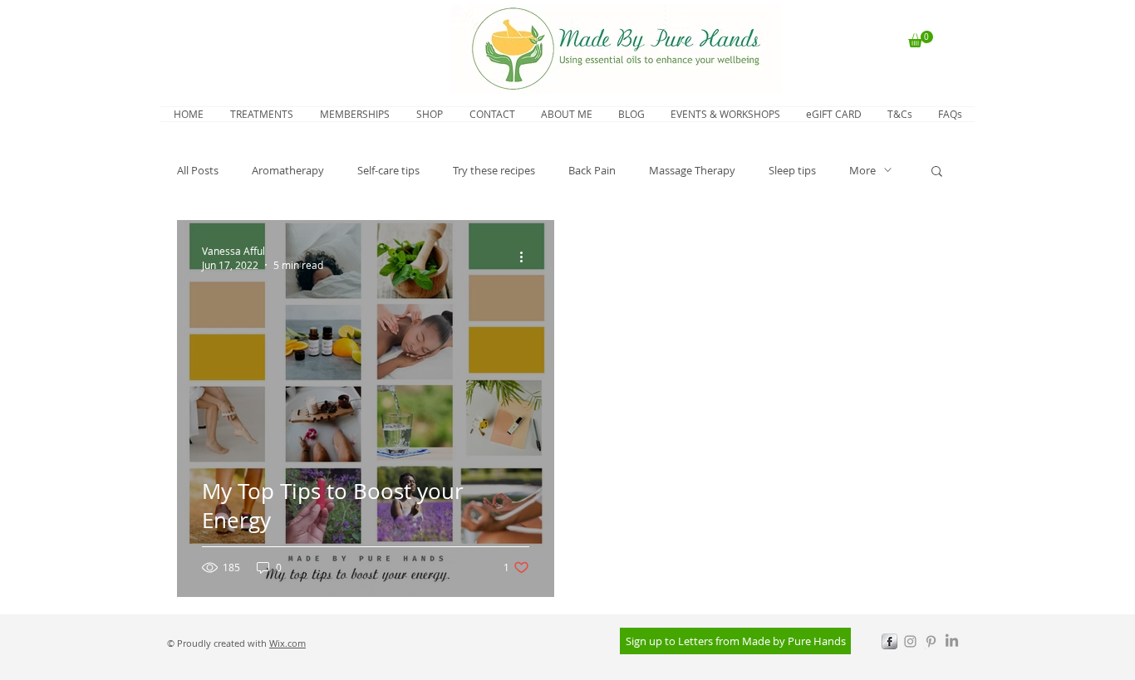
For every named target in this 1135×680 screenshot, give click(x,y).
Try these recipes (494, 170)
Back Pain (592, 170)
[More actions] (527, 257)
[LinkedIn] (952, 641)
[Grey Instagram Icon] (910, 641)
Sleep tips (792, 170)
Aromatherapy (288, 170)
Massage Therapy (692, 170)
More (862, 170)
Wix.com (287, 643)
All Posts (198, 170)
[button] (920, 39)
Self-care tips (388, 170)
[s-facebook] (889, 641)
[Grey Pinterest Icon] (931, 641)
